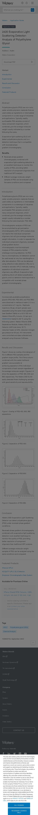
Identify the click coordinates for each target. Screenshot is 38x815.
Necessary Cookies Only (19, 811)
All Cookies (19, 805)
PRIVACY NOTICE (18, 798)
